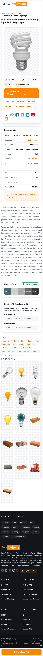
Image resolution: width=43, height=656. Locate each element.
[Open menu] (8, 3)
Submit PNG (27, 629)
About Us (26, 619)
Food (31, 522)
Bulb (29, 140)
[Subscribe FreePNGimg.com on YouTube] (17, 570)
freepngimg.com (32, 641)
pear (34, 344)
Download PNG (22, 93)
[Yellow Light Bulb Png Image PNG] (21, 372)
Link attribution (9, 314)
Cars (14, 522)
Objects (35, 140)
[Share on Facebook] (17, 116)
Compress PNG (29, 589)
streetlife (13, 348)
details (22, 348)
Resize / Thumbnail (25, 107)
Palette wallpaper (31, 284)
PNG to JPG (27, 585)
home (38, 341)
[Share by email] (6, 120)
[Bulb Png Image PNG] (7, 372)
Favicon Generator (30, 594)
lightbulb (35, 351)
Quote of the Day (7, 599)
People (22, 522)
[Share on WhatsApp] (12, 116)
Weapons (25, 532)
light (29, 348)
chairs (4, 348)
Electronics (26, 527)
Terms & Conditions (9, 629)
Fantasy (35, 532)
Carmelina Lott (32, 163)
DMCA (3, 615)
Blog (24, 615)
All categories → (18, 536)
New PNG (4, 585)
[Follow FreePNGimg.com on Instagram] (13, 570)
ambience (6, 344)
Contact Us (27, 624)
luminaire (18, 355)
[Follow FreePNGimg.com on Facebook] (2, 570)
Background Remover (31, 599)
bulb (14, 344)
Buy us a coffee (30, 571)
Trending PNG (6, 594)
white (21, 344)
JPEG (32, 101)
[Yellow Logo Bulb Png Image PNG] (7, 396)
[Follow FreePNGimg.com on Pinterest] (10, 570)
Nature (15, 527)
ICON (9, 107)
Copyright (8, 639)
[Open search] (3, 3)
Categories (5, 589)
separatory (6, 341)
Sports (36, 527)
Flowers (6, 527)
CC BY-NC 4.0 (33, 159)
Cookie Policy (6, 619)
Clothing (15, 532)
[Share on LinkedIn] (27, 116)
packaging (29, 341)
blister (19, 351)
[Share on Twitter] (22, 116)
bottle (28, 344)
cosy (4, 355)
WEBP (22, 101)
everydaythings (8, 351)
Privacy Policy (6, 624)
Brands (5, 532)
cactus (26, 351)
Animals (6, 522)
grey (10, 355)
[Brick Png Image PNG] (35, 420)
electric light (18, 341)
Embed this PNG (9, 323)
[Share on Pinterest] (33, 116)
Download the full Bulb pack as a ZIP (22, 195)
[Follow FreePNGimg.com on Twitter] (6, 570)
